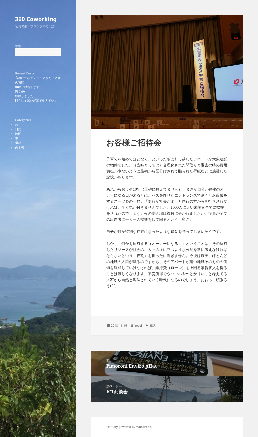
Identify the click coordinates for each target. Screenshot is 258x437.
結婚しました (24, 96)
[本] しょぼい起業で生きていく (36, 100)
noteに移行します (27, 87)
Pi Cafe (20, 91)
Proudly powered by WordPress (128, 427)
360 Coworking (36, 19)
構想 (18, 143)
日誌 (18, 129)
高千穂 (19, 147)
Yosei (138, 325)
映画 (18, 134)
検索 (18, 46)
